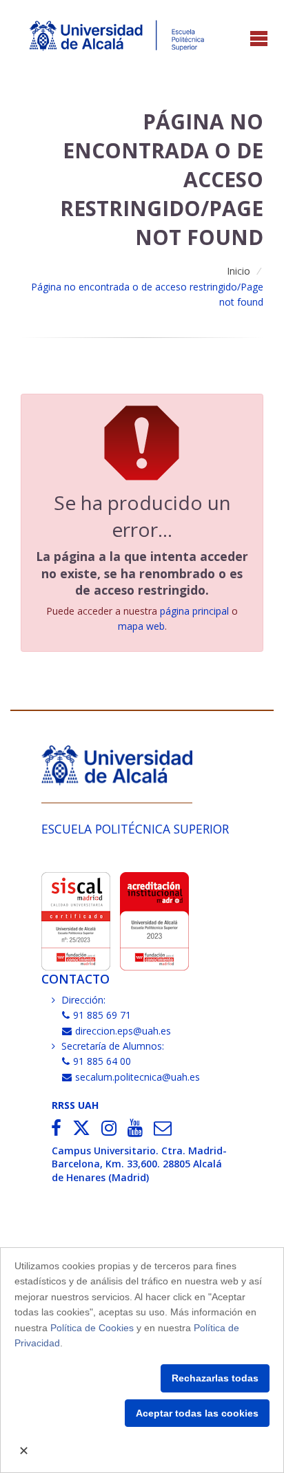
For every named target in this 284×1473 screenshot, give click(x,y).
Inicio (238, 270)
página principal (194, 610)
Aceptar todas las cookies (197, 1413)
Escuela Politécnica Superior (135, 828)
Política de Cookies (92, 1327)
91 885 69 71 (102, 1014)
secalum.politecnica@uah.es (137, 1076)
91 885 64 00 (102, 1061)
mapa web (141, 626)
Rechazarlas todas (215, 1378)
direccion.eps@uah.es (123, 1030)
